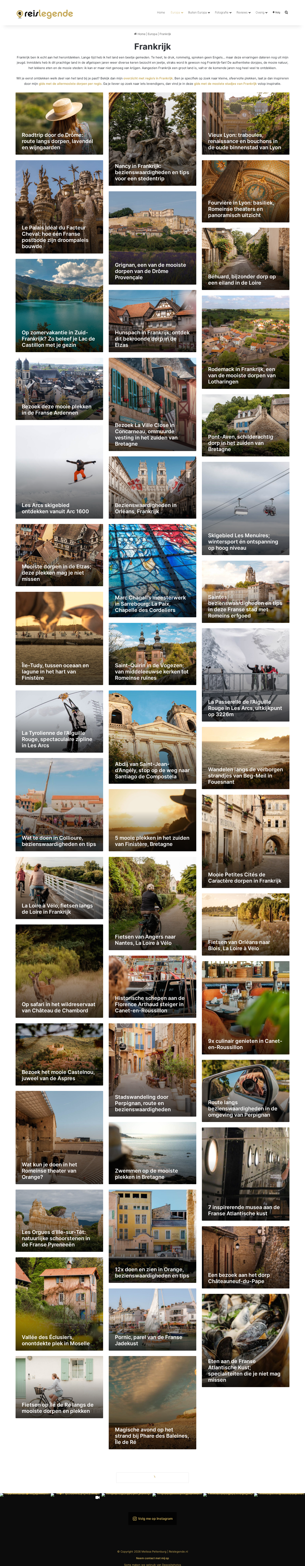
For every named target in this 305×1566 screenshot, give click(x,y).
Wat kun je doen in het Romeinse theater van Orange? (49, 1170)
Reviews (242, 12)
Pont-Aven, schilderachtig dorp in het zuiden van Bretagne (240, 443)
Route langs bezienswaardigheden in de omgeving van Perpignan (242, 1108)
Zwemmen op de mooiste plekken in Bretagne (146, 1174)
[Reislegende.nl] (45, 12)
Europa (175, 12)
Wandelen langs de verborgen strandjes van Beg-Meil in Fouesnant (245, 775)
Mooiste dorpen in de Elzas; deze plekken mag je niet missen (56, 572)
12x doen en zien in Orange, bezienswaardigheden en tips (152, 1272)
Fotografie (221, 12)
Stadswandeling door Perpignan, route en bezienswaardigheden (143, 1103)
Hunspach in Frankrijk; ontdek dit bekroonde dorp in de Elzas (152, 338)
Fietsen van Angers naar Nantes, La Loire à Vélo (145, 940)
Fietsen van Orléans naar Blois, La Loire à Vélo (239, 945)
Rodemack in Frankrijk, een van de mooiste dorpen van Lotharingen (242, 375)
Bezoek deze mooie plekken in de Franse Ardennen (57, 409)
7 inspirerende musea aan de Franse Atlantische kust (244, 1210)
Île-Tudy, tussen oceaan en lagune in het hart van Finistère (55, 671)
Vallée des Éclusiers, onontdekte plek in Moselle (56, 1340)
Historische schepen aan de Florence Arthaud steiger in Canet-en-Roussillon (150, 1004)
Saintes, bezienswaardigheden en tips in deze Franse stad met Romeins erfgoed (245, 606)
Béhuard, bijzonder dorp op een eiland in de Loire (242, 279)
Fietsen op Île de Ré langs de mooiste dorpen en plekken (58, 1408)
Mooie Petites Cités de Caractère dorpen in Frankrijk (244, 877)
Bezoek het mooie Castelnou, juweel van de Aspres (58, 1075)
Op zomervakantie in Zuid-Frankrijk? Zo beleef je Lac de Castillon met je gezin (58, 338)
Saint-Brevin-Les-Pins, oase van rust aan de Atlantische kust (57, 1503)
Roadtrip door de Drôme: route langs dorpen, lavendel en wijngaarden (57, 141)
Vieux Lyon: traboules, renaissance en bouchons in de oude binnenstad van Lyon (244, 141)
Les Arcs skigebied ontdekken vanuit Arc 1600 (55, 508)
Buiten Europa (197, 12)
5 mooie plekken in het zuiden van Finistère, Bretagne (152, 841)
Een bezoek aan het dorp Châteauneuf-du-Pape (239, 1278)
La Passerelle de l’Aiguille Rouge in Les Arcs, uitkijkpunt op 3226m (245, 708)
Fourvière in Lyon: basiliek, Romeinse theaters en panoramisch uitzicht (241, 209)
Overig (260, 12)
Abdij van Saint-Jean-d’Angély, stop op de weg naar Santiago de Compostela (152, 770)
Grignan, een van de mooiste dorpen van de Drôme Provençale (150, 271)
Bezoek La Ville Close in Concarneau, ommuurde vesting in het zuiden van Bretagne (146, 434)
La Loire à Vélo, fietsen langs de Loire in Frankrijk (57, 908)
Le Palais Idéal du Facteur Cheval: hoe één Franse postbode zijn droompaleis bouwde (55, 236)
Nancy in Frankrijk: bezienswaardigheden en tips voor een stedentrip (152, 172)
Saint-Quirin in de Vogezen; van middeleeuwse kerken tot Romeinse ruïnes (152, 671)
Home (161, 12)
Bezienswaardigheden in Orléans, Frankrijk (146, 508)
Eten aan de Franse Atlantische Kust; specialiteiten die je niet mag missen (244, 1370)
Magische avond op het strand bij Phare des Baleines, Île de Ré (152, 1436)
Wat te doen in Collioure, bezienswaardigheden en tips (59, 841)
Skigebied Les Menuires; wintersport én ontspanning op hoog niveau (243, 541)
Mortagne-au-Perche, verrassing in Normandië (239, 1543)
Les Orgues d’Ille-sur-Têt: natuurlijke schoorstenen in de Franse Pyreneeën (56, 1238)
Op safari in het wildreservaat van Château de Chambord (58, 1007)
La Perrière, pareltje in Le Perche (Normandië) (146, 1506)
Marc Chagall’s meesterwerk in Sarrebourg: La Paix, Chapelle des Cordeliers (150, 603)
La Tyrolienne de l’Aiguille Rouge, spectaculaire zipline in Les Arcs (57, 739)
